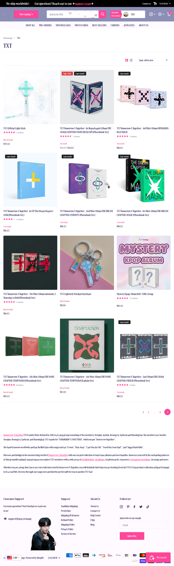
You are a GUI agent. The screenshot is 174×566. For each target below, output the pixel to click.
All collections (30, 25)
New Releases (63, 25)
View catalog (25, 14)
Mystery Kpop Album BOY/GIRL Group (135, 294)
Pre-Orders (45, 25)
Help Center (95, 515)
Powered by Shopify (35, 557)
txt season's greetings (140, 459)
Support (65, 499)
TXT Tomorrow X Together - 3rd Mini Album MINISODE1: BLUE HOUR (143, 130)
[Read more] (152, 14)
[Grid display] (126, 60)
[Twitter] (140, 507)
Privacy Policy (67, 529)
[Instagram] (121, 506)
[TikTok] (147, 506)
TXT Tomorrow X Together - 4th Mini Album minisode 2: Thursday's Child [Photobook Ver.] (29, 296)
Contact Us (95, 510)
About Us (95, 499)
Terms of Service (68, 533)
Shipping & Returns (70, 515)
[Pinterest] (128, 506)
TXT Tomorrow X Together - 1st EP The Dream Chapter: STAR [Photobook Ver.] (28, 213)
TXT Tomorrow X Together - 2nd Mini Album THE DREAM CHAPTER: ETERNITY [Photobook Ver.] (86, 213)
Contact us (146, 3)
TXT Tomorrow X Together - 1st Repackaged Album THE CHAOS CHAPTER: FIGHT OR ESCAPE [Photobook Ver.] (85, 130)
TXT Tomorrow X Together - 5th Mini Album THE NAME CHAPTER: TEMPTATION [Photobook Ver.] (28, 378)
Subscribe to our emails (130, 518)
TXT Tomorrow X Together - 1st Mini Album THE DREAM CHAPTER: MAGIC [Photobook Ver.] (142, 213)
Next (167, 412)
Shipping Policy (68, 524)
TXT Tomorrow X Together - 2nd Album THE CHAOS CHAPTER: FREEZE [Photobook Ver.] (140, 378)
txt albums (100, 459)
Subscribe (132, 536)
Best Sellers (99, 25)
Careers (115, 25)
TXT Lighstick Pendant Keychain (75, 294)
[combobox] (13, 557)
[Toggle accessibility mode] (155, 3)
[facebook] (134, 506)
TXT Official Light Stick (14, 128)
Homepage (8, 37)
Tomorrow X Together (13, 435)
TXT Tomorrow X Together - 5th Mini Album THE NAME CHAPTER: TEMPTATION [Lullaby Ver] (85, 378)
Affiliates (129, 25)
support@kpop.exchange (20, 518)
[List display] (131, 60)
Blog (92, 524)
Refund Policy (67, 520)
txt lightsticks (88, 459)
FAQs (92, 520)
